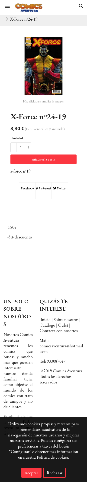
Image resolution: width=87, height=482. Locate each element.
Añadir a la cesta (43, 159)
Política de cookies (52, 457)
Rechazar (54, 473)
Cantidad (16, 138)
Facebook (27, 188)
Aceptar (31, 473)
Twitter (61, 188)
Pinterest (44, 188)
